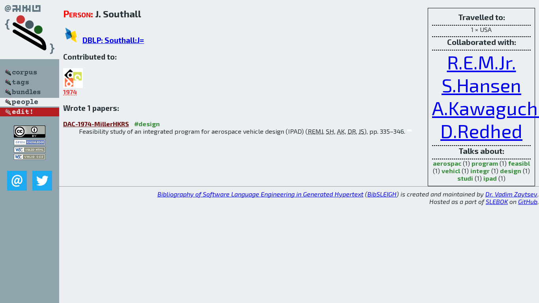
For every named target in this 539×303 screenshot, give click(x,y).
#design (147, 123)
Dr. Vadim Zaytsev (511, 194)
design (510, 170)
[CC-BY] (29, 135)
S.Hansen (481, 84)
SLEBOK (497, 201)
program (485, 163)
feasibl (519, 163)
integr (480, 170)
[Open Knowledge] (29, 142)
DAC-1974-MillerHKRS (96, 123)
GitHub (527, 201)
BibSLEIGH (382, 194)
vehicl (451, 170)
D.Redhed (481, 130)
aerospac (447, 163)
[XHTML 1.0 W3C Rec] (29, 150)
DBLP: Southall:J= (113, 40)
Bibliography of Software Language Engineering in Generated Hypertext (260, 194)
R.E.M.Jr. (481, 61)
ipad (490, 178)
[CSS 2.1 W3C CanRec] (29, 165)
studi (465, 178)
